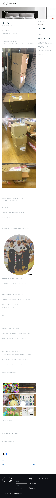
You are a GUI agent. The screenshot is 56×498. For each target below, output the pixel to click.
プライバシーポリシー (19, 488)
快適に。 (26, 460)
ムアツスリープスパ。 (17, 460)
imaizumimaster (15, 25)
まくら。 (6, 23)
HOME (17, 478)
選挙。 (4, 464)
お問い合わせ (18, 485)
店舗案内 (17, 481)
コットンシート (40, 34)
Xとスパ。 (33, 464)
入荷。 (3, 460)
